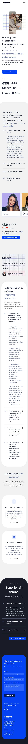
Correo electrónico (9, 677)
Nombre (6, 671)
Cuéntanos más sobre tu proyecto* (12, 682)
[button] (24, 2)
